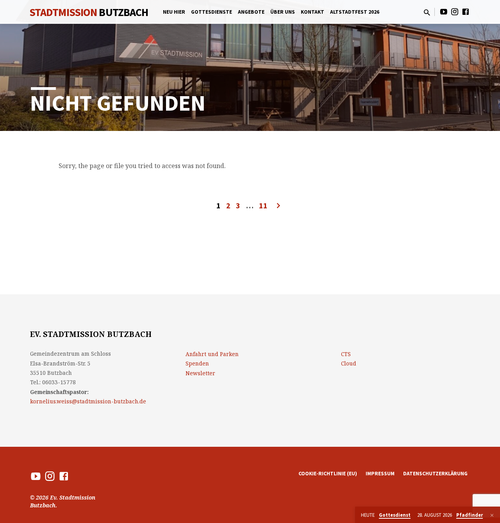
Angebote (251, 12)
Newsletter (200, 373)
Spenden (197, 363)
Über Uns (282, 12)
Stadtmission (88, 12)
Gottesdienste (211, 12)
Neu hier (174, 12)
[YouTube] (443, 11)
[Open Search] (427, 12)
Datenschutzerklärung (435, 473)
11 (263, 205)
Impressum (380, 473)
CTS (346, 354)
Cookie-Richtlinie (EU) (327, 473)
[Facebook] (465, 11)
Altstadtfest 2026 (354, 12)
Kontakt (312, 12)
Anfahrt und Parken (212, 354)
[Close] (492, 515)
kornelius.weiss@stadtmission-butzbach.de (88, 401)
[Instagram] (454, 11)
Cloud (348, 363)
